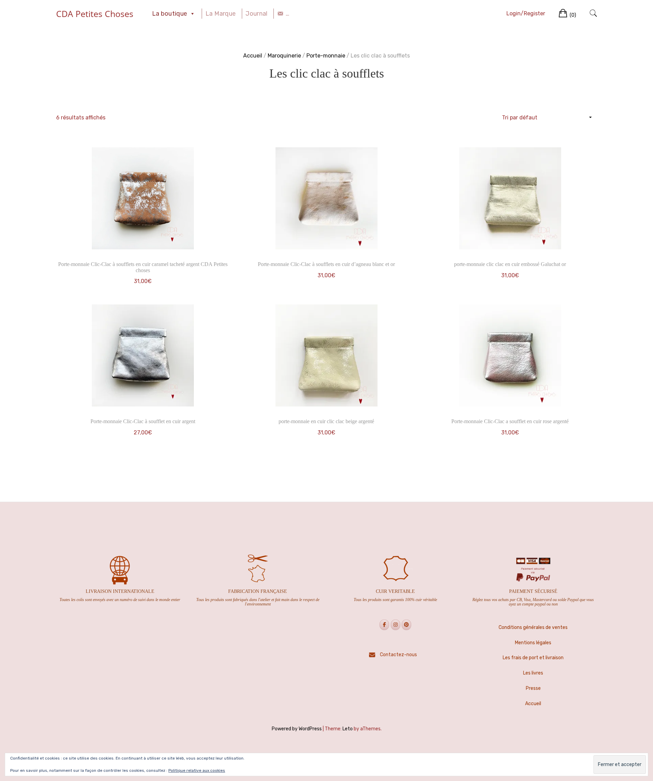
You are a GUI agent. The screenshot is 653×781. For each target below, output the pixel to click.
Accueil (252, 55)
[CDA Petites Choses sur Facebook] (384, 624)
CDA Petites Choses (94, 13)
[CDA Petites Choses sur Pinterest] (406, 624)
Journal (256, 13)
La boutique (169, 13)
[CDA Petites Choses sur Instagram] (395, 624)
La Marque (220, 13)
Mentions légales (533, 643)
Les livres (533, 673)
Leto (347, 729)
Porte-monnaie (325, 55)
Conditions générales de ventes (533, 627)
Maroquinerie (284, 55)
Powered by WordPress (297, 729)
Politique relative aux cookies (196, 770)
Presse (533, 688)
